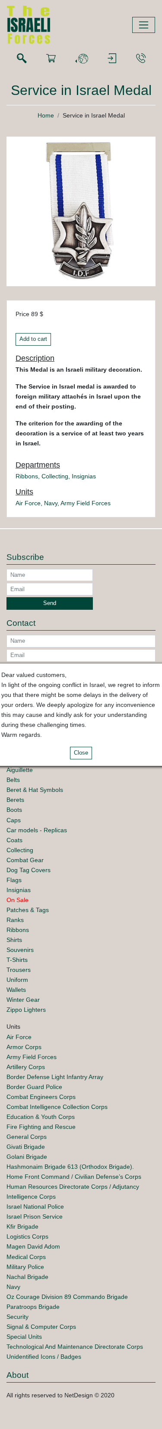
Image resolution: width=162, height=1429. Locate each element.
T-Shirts (17, 959)
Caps (13, 820)
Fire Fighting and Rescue (41, 1126)
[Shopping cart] (51, 58)
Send (49, 603)
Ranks (15, 919)
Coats (14, 840)
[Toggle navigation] (143, 25)
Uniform (17, 979)
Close (81, 753)
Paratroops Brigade (33, 1306)
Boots (14, 809)
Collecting (54, 476)
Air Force (28, 503)
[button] (81, 58)
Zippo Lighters (26, 1009)
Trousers (18, 969)
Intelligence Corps (31, 1196)
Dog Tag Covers (28, 870)
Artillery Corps (25, 1066)
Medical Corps (26, 1256)
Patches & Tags (27, 909)
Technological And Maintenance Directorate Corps (74, 1346)
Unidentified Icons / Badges (43, 1356)
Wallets (16, 989)
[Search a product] (21, 58)
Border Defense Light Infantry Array (54, 1076)
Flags (14, 879)
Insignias (84, 476)
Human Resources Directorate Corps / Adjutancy (72, 1186)
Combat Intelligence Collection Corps (57, 1106)
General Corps (26, 1136)
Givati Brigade (25, 1146)
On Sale (17, 899)
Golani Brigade (26, 1156)
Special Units (24, 1336)
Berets (15, 799)
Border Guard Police (34, 1086)
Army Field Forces (85, 503)
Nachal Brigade (27, 1276)
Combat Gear (25, 860)
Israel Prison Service (34, 1216)
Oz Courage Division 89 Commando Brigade (67, 1296)
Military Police (25, 1266)
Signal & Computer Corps (41, 1326)
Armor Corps (23, 1046)
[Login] (112, 58)
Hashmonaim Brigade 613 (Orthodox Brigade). (70, 1166)
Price (22, 314)
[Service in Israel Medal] (81, 210)
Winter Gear (23, 999)
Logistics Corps (27, 1236)
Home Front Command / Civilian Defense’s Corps (73, 1176)
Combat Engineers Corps (41, 1096)
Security (17, 1316)
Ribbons (27, 476)
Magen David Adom (33, 1246)
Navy (50, 503)
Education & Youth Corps (40, 1116)
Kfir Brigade (22, 1226)
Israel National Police (35, 1206)
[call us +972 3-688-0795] (141, 59)
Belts (13, 779)
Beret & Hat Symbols (34, 789)
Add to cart (33, 339)
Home (46, 115)
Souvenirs (20, 949)
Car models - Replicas (36, 830)
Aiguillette (19, 769)
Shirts (14, 939)
